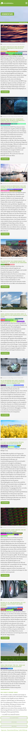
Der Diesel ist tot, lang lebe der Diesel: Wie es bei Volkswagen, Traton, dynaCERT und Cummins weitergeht (13, 604)
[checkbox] (1, 714)
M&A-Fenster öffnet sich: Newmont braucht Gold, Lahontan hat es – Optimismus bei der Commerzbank (14, 261)
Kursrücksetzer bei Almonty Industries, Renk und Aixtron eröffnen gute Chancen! (13, 530)
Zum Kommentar (5, 91)
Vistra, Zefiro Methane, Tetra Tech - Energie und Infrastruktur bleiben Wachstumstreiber (13, 665)
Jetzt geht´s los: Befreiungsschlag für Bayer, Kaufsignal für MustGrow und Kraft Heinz (12, 442)
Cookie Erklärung (22, 730)
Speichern (14, 722)
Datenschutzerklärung (12, 730)
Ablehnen (14, 726)
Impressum (3, 730)
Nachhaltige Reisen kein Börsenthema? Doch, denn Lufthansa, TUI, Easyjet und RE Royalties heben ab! (13, 186)
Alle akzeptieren (14, 717)
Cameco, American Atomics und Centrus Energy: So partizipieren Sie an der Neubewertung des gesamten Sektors (14, 315)
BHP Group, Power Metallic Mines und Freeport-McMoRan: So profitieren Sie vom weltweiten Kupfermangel (13, 48)
